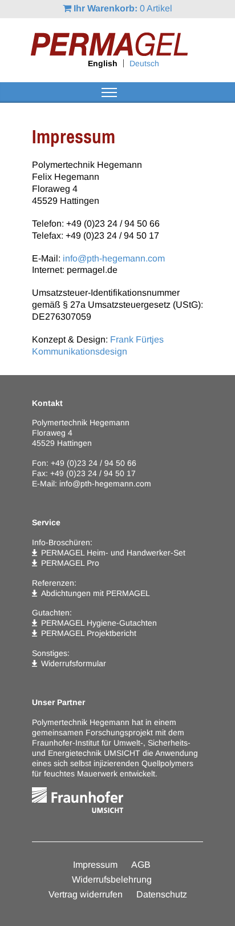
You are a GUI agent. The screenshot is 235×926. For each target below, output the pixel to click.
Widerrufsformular (73, 663)
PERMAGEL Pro (70, 562)
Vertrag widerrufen (85, 894)
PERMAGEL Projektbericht (88, 633)
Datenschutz (161, 894)
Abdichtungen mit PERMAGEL (95, 593)
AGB (141, 864)
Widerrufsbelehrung (112, 879)
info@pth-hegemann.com (114, 258)
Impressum (95, 864)
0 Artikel (123, 8)
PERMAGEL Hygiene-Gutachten (99, 622)
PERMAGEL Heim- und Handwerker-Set (113, 552)
